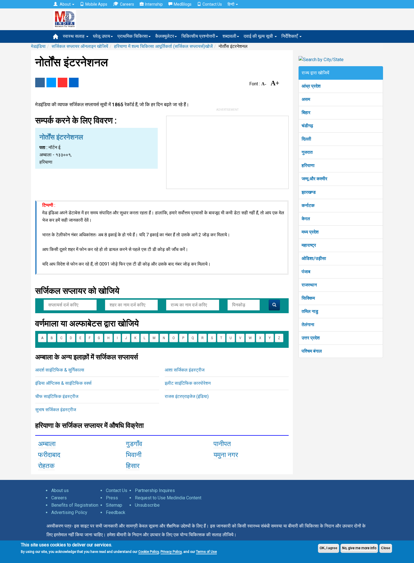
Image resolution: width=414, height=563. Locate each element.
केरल (306, 218)
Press (112, 497)
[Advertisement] (227, 151)
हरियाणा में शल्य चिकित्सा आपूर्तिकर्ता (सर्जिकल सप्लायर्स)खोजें (163, 46)
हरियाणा (308, 165)
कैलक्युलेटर (164, 36)
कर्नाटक (308, 205)
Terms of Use (206, 552)
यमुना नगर (225, 455)
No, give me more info (359, 548)
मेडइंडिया (38, 46)
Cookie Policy (148, 552)
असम (306, 99)
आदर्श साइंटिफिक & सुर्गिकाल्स (59, 370)
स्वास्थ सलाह (74, 36)
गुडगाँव (134, 444)
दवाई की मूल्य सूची (259, 36)
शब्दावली (229, 36)
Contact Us (212, 4)
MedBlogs (183, 4)
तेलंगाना (308, 324)
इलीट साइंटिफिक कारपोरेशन (188, 383)
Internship (154, 4)
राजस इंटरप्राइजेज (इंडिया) (187, 396)
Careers (127, 4)
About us (60, 490)
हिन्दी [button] (231, 4)
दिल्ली (306, 139)
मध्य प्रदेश (310, 232)
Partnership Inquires (155, 490)
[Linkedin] (74, 82)
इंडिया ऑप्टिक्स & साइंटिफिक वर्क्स (63, 383)
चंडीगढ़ (307, 125)
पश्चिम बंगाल (312, 351)
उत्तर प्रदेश (311, 338)
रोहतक (46, 466)
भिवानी (133, 455)
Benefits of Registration (74, 505)
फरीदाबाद (49, 455)
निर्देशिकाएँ (290, 36)
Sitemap (114, 505)
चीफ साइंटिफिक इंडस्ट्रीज (56, 396)
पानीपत (222, 444)
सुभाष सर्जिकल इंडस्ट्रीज (55, 409)
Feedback (115, 512)
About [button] (65, 4)
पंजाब (306, 271)
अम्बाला (46, 444)
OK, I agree (328, 548)
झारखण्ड (309, 192)
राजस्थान (309, 285)
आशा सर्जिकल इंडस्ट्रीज (184, 370)
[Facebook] (40, 82)
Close (385, 548)
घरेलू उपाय (101, 36)
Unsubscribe (147, 505)
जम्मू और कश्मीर (314, 178)
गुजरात (307, 152)
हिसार (132, 466)
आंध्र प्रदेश (311, 86)
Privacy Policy (171, 552)
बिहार (306, 112)
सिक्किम (308, 298)
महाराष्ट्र (309, 245)
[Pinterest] (62, 82)
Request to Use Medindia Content (168, 497)
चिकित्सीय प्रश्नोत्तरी (198, 36)
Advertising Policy (69, 512)
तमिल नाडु (310, 311)
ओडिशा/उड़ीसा (314, 258)
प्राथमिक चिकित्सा (132, 36)
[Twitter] (51, 82)
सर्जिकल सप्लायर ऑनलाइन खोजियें (80, 46)
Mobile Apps (96, 4)
